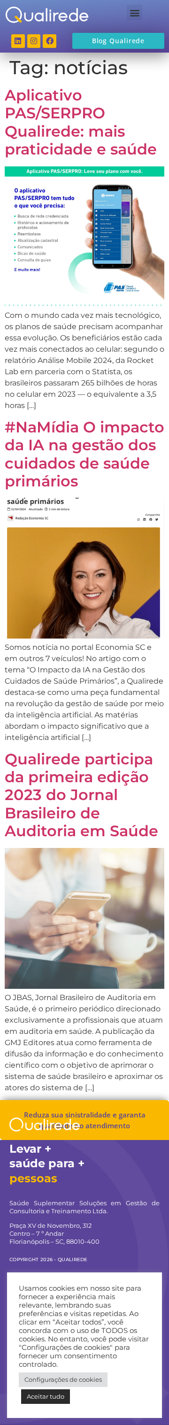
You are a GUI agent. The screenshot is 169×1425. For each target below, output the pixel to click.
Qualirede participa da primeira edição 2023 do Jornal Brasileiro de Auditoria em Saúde (81, 795)
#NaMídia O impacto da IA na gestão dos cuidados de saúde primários (84, 454)
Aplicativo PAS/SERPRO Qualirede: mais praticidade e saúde (81, 122)
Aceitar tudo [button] (45, 1396)
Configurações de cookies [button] (63, 1379)
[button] (134, 12)
